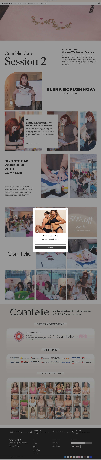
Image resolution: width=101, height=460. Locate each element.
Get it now (50, 247)
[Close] (66, 209)
